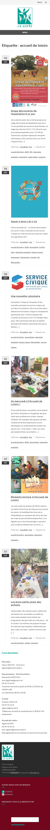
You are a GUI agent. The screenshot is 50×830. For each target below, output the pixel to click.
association (33, 247)
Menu (39, 2)
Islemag (14, 773)
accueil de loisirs (17, 152)
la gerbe (33, 257)
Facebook (8, 791)
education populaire (23, 252)
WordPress (34, 773)
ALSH (27, 152)
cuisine (27, 643)
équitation (23, 157)
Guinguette (24, 257)
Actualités (24, 147)
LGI (38, 257)
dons (13, 252)
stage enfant (33, 157)
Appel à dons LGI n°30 (24, 221)
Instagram (9, 794)
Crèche (42, 247)
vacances (42, 157)
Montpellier (15, 262)
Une (30, 147)
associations (29, 337)
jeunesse (34, 643)
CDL (31, 152)
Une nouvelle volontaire (25, 296)
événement (15, 257)
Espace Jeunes (37, 252)
